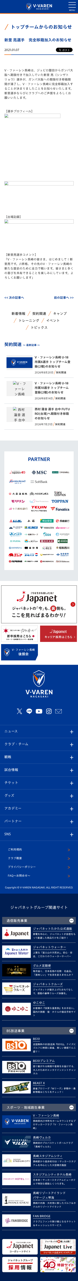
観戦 (7, 757)
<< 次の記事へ (14, 297)
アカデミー (12, 808)
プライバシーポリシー (22, 867)
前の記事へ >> (64, 297)
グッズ (9, 795)
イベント (53, 320)
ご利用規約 (15, 849)
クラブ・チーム (16, 744)
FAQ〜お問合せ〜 (19, 875)
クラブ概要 (15, 858)
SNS (7, 834)
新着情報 (18, 313)
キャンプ (60, 313)
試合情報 (11, 769)
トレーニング (28, 320)
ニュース (11, 731)
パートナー (13, 821)
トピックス (39, 327)
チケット (11, 782)
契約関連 (39, 313)
